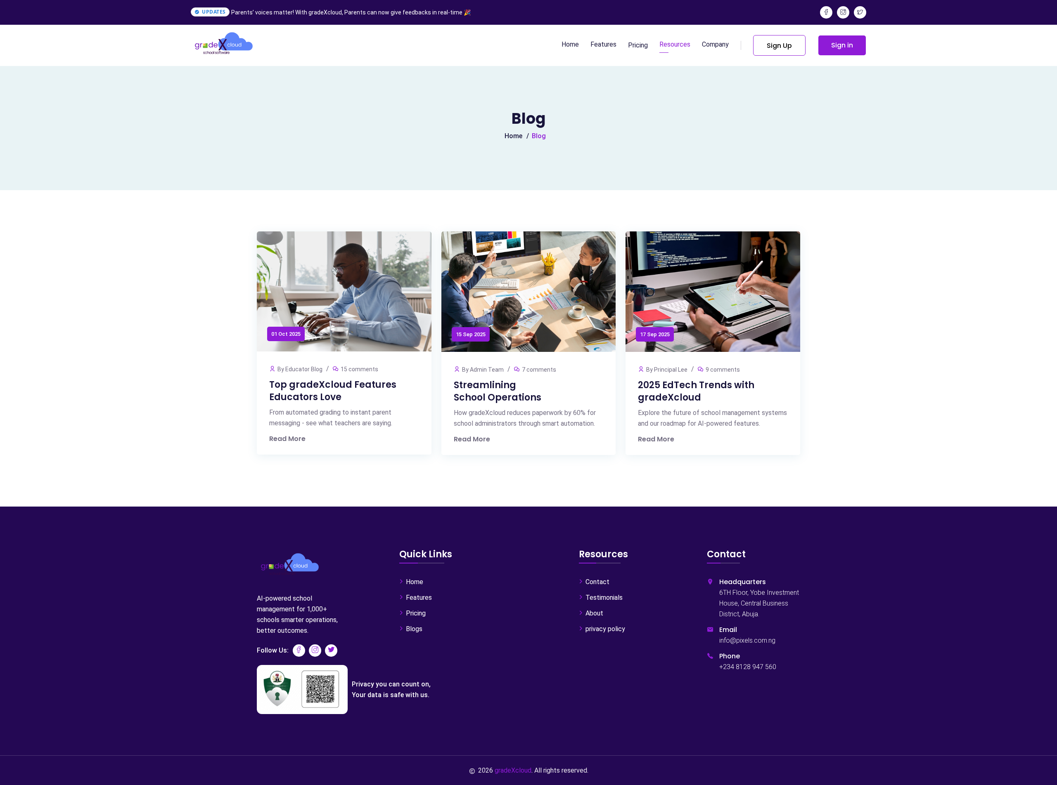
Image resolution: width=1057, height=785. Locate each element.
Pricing (638, 45)
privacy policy (605, 629)
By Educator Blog (299, 369)
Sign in (842, 45)
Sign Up (779, 45)
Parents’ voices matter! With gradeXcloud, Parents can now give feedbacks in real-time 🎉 (351, 12)
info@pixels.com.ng (747, 640)
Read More (287, 438)
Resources (674, 44)
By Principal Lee (666, 369)
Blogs (414, 629)
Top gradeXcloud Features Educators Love (332, 390)
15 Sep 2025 (471, 334)
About (594, 613)
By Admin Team (483, 369)
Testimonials (604, 597)
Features (603, 44)
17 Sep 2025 (655, 334)
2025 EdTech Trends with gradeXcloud (696, 391)
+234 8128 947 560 (747, 667)
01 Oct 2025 (286, 334)
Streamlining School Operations (497, 391)
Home (570, 44)
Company (715, 44)
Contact (597, 582)
